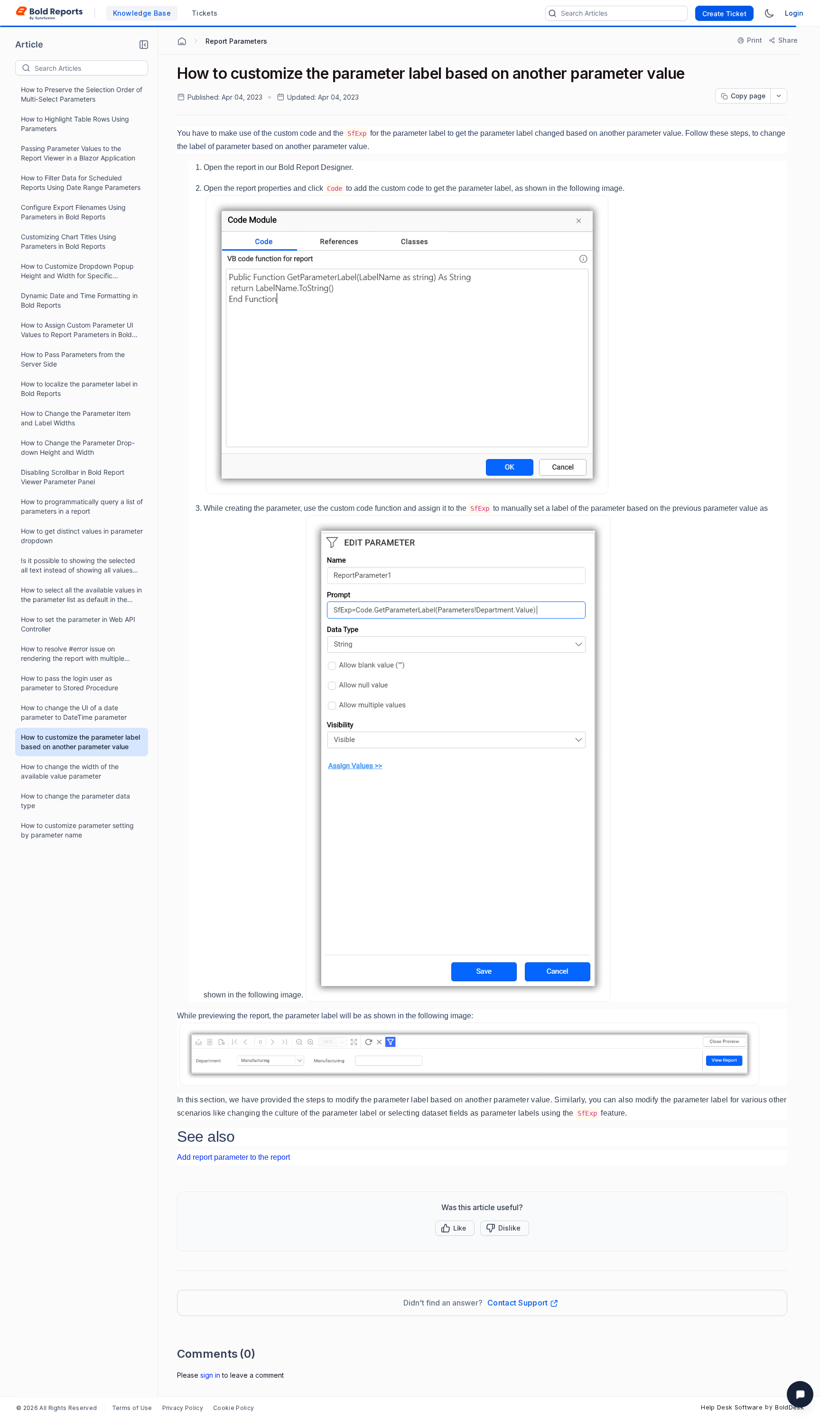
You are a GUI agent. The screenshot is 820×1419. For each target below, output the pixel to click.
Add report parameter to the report (233, 1157)
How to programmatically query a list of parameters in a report (82, 506)
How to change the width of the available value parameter (70, 771)
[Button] (504, 1228)
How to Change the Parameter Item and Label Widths (75, 418)
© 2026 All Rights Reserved (56, 1407)
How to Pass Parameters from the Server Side (73, 359)
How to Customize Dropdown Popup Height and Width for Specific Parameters (77, 271)
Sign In (210, 1375)
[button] (144, 45)
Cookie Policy (233, 1407)
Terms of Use (132, 1407)
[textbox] (91, 68)
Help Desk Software (732, 1407)
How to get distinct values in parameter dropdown (82, 536)
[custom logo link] (49, 13)
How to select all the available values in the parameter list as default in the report (81, 595)
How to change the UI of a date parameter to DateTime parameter (74, 712)
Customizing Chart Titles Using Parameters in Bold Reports (68, 241)
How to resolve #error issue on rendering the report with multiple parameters (72, 654)
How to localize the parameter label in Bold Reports (79, 388)
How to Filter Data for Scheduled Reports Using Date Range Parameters (80, 182)
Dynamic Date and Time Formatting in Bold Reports (79, 300)
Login (794, 13)
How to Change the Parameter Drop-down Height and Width (78, 447)
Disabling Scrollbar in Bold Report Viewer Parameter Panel (72, 477)
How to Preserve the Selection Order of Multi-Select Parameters (81, 94)
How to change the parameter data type (75, 800)
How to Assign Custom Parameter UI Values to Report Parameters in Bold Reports (77, 330)
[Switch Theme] (769, 13)
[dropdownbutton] (778, 95)
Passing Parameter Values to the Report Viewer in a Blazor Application (78, 153)
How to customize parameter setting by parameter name (77, 830)
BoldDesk (789, 1407)
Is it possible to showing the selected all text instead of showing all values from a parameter (78, 565)
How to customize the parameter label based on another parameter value (80, 742)
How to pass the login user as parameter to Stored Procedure (69, 683)
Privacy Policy (182, 1407)
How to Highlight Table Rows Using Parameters (75, 123)
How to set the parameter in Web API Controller (78, 624)
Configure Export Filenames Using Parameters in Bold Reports (73, 212)
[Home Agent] (181, 41)
